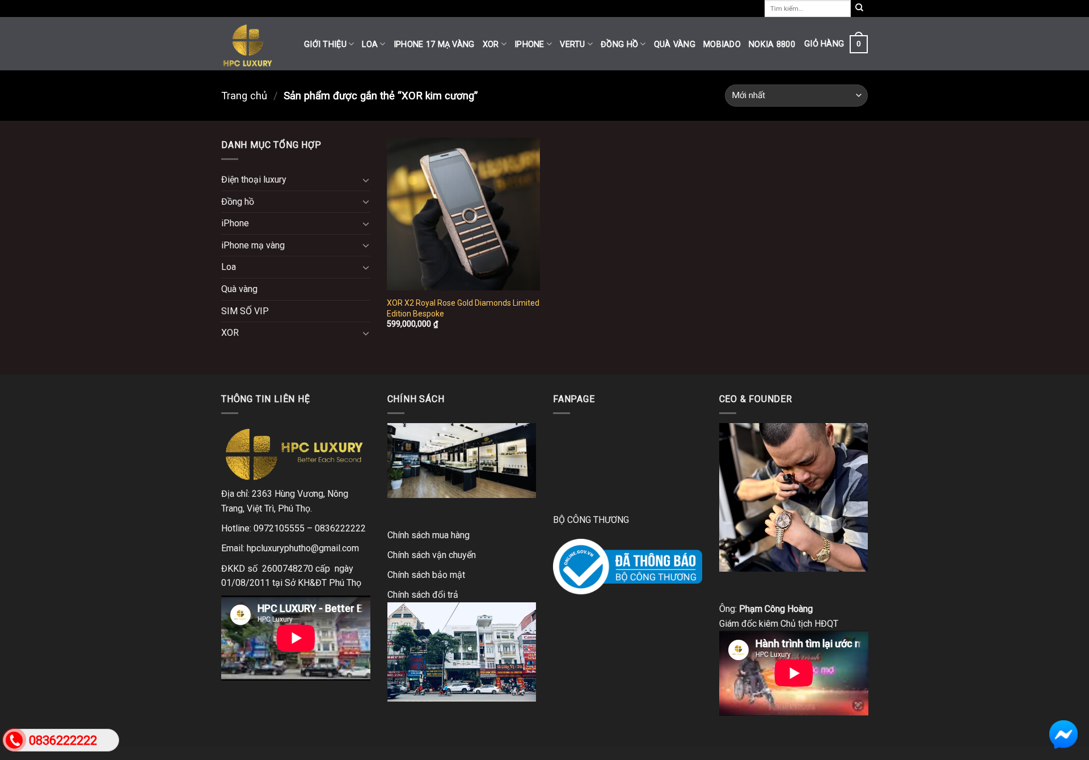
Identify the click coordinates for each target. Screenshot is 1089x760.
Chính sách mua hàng (428, 535)
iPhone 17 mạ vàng (434, 44)
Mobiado (722, 44)
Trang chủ (244, 96)
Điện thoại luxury (253, 179)
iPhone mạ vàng (253, 245)
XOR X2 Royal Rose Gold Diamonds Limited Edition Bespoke (463, 308)
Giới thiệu (325, 44)
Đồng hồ (619, 44)
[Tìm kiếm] (859, 8)
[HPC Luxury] (254, 43)
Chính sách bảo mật (426, 574)
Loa (370, 44)
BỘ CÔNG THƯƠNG (591, 519)
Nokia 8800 (772, 44)
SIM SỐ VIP (245, 311)
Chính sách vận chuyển (431, 555)
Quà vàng (674, 44)
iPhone (529, 44)
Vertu (572, 44)
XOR (491, 44)
